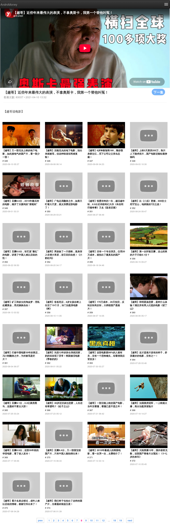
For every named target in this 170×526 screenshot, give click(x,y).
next (130, 520)
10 (91, 520)
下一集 (158, 92)
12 (103, 520)
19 (120, 520)
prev (40, 520)
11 (97, 520)
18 (114, 520)
